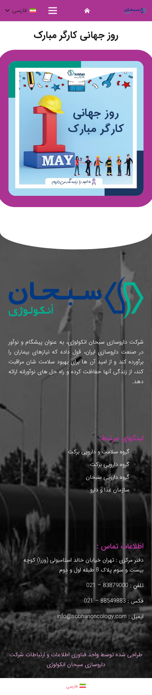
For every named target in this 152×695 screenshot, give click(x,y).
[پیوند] (135, 10)
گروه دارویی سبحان (107, 477)
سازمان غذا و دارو (109, 489)
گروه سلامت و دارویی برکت (98, 451)
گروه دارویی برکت (109, 464)
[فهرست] (53, 10)
